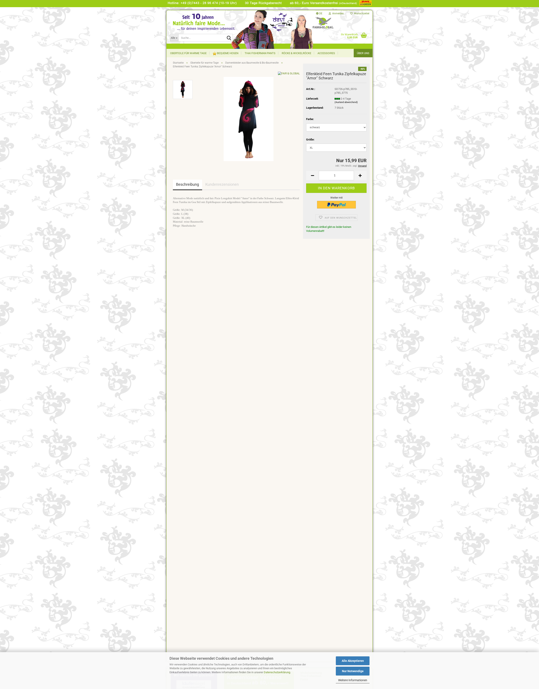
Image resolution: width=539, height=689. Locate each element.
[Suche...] (229, 38)
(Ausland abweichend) (346, 102)
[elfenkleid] (249, 118)
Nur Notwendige (353, 671)
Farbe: (310, 119)
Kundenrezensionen (222, 184)
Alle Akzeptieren (353, 660)
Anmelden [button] (337, 13)
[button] (319, 13)
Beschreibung (187, 184)
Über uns (363, 53)
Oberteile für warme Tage (188, 53)
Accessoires (326, 53)
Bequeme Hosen (227, 53)
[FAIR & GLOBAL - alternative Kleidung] (209, 27)
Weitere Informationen (352, 680)
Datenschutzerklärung (277, 672)
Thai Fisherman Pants (260, 53)
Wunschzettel (361, 13)
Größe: (310, 139)
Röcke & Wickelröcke (296, 53)
